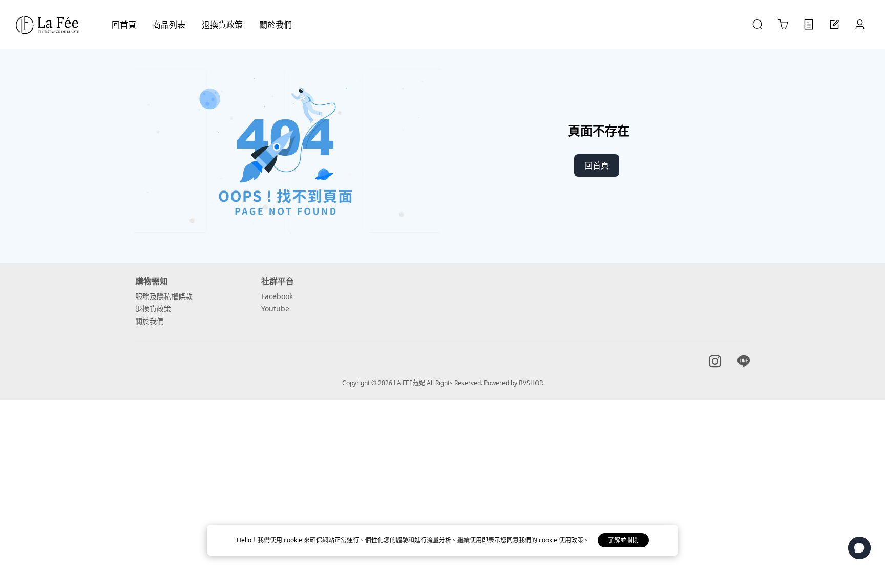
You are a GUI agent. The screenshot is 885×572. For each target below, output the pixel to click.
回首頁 (596, 165)
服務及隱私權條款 (164, 296)
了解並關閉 (623, 540)
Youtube (275, 308)
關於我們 (149, 321)
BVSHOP (530, 382)
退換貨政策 (153, 308)
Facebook (277, 296)
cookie (294, 540)
